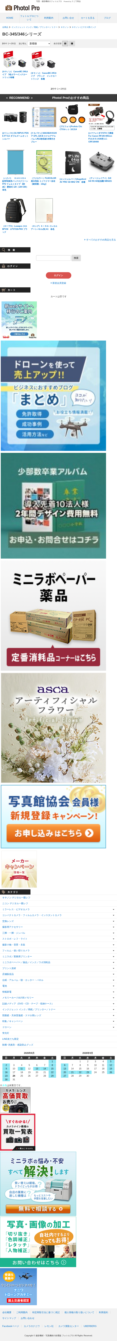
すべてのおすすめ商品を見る (101, 239)
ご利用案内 (22, 1312)
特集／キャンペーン (12, 1021)
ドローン (6, 1027)
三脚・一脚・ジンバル (13, 933)
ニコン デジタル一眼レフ (15, 903)
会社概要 (6, 1312)
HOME (9, 18)
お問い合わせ (27, 1318)
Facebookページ (10, 1326)
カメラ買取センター (68, 1326)
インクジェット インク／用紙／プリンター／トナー (34, 27)
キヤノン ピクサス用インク (84, 27)
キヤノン (65, 27)
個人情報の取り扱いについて (79, 1312)
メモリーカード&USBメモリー (18, 997)
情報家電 (6, 991)
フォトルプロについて (29, 18)
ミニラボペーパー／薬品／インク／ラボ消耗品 (26, 962)
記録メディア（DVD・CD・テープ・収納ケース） (28, 1003)
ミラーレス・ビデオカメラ (16, 909)
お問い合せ (68, 18)
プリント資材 (9, 968)
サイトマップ (9, 1318)
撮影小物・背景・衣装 (13, 944)
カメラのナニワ (32, 1326)
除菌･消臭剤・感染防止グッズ (17, 1044)
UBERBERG (90, 1326)
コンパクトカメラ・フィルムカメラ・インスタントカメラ (32, 915)
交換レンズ (8, 921)
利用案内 (48, 18)
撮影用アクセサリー (12, 927)
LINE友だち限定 (10, 1039)
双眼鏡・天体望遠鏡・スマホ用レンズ (21, 1015)
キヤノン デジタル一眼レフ (16, 897)
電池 (4, 986)
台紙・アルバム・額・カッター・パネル (22, 980)
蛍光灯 (5, 1033)
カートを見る (88, 18)
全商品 (5, 27)
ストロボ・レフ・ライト (14, 938)
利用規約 (103, 1312)
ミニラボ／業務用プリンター (17, 956)
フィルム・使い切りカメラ (16, 950)
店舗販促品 (8, 974)
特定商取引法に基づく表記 (46, 1312)
